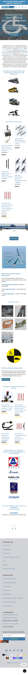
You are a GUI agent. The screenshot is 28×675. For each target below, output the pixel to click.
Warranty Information (9, 582)
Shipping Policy (7, 607)
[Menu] (25, 7)
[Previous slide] (4, 230)
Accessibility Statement (9, 592)
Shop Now (6, 392)
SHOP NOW (14, 34)
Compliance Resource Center (11, 570)
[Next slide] (24, 230)
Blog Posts (6, 578)
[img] (14, 521)
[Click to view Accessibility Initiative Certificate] (4, 656)
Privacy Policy (7, 600)
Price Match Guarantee (9, 596)
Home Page (6, 559)
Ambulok (14, 251)
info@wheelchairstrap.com (10, 631)
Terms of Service (7, 619)
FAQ (4, 574)
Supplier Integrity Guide (9, 615)
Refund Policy (6, 603)
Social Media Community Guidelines (13, 611)
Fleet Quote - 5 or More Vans (10, 637)
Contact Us (6, 566)
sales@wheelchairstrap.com (10, 628)
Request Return (7, 563)
